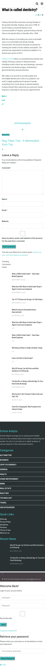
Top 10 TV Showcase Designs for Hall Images (27, 299)
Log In (3, 665)
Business (4, 460)
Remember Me (6, 618)
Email (5, 210)
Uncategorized (7, 507)
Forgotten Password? (8, 631)
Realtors (4, 493)
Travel (3, 503)
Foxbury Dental (8, 59)
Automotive (6, 455)
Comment (6, 168)
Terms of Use (5, 530)
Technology (6, 498)
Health (3, 474)
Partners (3, 527)
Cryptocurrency (8, 465)
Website (5, 221)
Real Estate (5, 488)
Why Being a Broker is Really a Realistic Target (27, 348)
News (2, 484)
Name (5, 199)
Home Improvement (9, 479)
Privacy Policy (5, 522)
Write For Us (4, 533)
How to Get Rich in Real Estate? (22, 358)
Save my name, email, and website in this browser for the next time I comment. (22, 239)
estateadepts (22, 123)
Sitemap (3, 519)
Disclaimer (4, 525)
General (4, 469)
